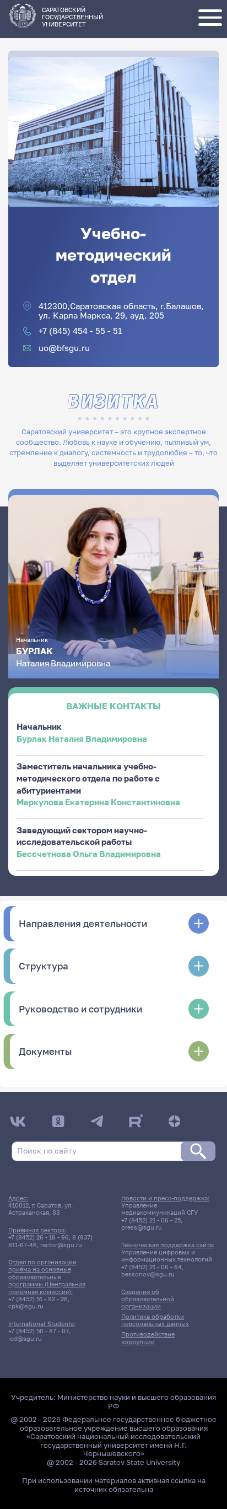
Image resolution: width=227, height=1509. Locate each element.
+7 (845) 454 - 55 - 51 (80, 331)
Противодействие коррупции (148, 1337)
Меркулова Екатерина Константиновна (98, 802)
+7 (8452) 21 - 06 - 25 (151, 1220)
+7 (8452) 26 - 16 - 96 (38, 1237)
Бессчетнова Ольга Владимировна (89, 854)
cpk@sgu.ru (26, 1305)
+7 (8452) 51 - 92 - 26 (38, 1298)
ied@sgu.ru (25, 1338)
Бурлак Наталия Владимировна (82, 738)
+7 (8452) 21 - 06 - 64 (151, 1266)
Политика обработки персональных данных (155, 1320)
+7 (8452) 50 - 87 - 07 (38, 1330)
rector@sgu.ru (61, 1244)
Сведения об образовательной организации (147, 1299)
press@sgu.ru (141, 1227)
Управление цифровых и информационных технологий (166, 1255)
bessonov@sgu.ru (148, 1274)
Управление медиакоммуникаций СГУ (159, 1208)
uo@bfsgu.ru (64, 348)
